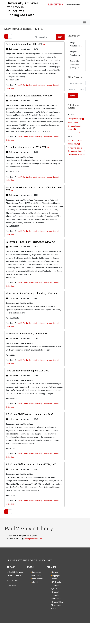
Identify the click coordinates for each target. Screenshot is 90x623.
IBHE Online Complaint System (56, 585)
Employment (37, 579)
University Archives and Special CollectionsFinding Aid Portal (22, 9)
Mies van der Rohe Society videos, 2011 (26, 333)
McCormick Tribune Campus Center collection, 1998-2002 (34, 188)
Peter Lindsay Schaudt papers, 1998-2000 (28, 370)
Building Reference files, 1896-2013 (24, 44)
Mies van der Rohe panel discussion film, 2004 (31, 241)
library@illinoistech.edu (33, 539)
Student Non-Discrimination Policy (57, 605)
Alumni (35, 582)
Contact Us (12, 585)
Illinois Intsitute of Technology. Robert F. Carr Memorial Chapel (76, 151)
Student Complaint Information (55, 595)
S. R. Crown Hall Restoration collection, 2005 (29, 414)
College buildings (75, 118)
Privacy (55, 572)
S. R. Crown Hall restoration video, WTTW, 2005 (31, 464)
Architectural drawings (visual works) (74, 126)
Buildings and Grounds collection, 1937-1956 (29, 95)
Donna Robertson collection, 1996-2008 (26, 147)
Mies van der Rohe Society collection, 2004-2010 (31, 293)
